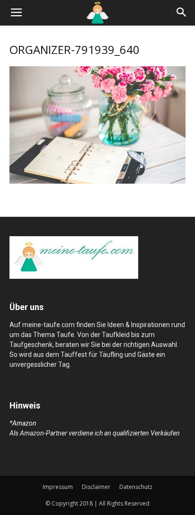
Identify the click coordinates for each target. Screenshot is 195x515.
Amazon (24, 423)
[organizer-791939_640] (97, 181)
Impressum (58, 487)
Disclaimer (96, 487)
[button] (181, 13)
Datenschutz (135, 487)
